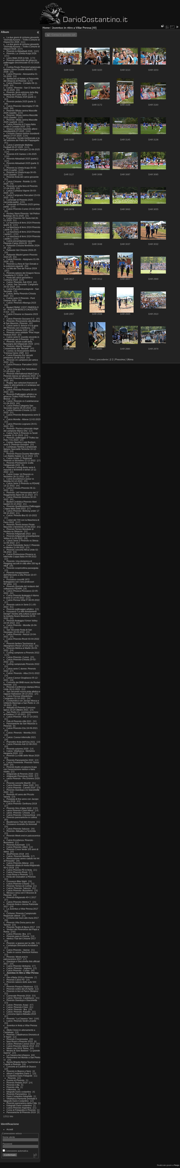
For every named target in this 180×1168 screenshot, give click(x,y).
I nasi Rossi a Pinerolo (17, 874)
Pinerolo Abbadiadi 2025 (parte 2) (23, 163)
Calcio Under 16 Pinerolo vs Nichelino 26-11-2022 (18, 475)
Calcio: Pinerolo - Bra (17, 1009)
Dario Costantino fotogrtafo (19, 1096)
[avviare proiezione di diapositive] (177, 27)
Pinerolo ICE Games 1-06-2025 (22, 154)
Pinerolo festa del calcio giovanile (23, 177)
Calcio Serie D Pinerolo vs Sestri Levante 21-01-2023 (21, 434)
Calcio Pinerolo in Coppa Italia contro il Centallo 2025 (20, 125)
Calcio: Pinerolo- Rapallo (19, 1012)
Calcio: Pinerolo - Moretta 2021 (21, 733)
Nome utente (9, 1137)
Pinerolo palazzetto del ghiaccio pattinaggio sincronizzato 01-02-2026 (21, 61)
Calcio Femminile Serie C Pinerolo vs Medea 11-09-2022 (22, 546)
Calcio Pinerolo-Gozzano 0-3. (21, 319)
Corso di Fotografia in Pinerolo (21, 1110)
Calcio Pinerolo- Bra (16, 934)
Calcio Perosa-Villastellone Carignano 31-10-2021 (18, 697)
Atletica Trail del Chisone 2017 (21, 938)
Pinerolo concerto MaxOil (19, 783)
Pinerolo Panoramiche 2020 (20, 760)
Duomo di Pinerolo (15, 1080)
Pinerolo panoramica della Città (22, 1103)
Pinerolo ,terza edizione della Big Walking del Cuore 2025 (21, 93)
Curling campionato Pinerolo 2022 (23, 664)
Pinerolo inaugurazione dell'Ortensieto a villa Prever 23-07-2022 (20, 574)
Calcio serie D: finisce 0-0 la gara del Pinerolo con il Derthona (21, 326)
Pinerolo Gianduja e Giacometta (22, 1000)
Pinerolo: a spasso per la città (21, 943)
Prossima (120, 359)
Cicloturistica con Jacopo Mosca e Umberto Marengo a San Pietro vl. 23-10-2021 (22, 702)
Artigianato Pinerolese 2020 (20, 776)
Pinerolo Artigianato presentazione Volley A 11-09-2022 (22, 537)
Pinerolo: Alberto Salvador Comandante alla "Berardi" (17, 347)
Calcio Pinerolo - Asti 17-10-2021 (22, 717)
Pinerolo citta (13, 1087)
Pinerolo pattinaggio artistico (20, 609)
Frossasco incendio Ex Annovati (22, 824)
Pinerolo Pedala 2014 (17, 1082)
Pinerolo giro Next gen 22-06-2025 (23, 149)
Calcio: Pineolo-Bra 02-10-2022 (22, 515)
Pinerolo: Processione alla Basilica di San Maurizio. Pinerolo (22, 322)
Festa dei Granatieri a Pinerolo (21, 877)
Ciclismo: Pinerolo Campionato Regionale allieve (20, 914)
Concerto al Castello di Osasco (21, 1066)
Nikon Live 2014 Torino (18, 1048)
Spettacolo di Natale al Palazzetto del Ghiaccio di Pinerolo (21, 79)
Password (7, 1144)
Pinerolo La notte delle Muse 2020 (23, 755)
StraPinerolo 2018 (15, 854)
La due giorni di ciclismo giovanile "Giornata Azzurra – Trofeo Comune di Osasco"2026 (22, 46)
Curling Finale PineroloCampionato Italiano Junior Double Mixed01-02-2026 (22, 69)
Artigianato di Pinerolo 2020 (20, 774)
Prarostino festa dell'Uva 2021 (21, 742)
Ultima (130, 359)
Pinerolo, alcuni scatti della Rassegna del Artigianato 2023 (18, 342)
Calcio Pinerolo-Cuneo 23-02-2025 (23, 209)
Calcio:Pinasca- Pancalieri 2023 (22, 364)
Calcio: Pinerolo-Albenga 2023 (21, 303)
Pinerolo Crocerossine (17, 1039)
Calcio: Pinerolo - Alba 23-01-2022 (23, 673)
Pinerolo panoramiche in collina (22, 817)
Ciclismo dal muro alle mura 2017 (23, 918)
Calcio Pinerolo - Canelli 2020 (21, 787)
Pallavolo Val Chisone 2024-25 (21, 250)
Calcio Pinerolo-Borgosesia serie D (23, 415)
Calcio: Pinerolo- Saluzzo (19, 888)
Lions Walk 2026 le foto (18, 58)
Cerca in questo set (63, 34)
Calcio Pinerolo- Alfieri (17, 847)
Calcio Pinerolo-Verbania (19, 966)
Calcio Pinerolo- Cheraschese (21, 815)
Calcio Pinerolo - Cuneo (18, 970)
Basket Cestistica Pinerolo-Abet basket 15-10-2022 (20, 503)
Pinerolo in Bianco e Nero (19, 1071)
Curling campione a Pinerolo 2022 (23, 652)
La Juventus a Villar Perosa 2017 (22, 909)
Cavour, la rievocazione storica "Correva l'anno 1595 (20, 352)
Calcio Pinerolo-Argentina (19, 1108)
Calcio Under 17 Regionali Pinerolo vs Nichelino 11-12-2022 (20, 459)
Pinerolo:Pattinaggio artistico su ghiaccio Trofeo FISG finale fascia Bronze (20, 396)
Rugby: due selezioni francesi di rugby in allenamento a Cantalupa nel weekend (22, 385)
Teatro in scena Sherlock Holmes (22, 952)
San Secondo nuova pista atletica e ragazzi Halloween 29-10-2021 (22, 692)
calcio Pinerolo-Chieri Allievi (20, 810)
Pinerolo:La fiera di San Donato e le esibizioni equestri (21, 265)
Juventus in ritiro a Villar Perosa (22, 973)
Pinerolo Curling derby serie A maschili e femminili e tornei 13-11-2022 (20, 469)
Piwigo (176, 1165)
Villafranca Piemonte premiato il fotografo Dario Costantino (20, 1099)
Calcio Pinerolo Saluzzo (18, 829)
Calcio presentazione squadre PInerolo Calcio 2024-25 (19, 242)
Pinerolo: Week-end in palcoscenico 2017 (16, 958)
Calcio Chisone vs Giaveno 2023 (22, 314)
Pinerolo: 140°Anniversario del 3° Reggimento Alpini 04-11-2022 (21, 493)
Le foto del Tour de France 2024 (22, 268)
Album (5, 31)
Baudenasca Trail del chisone (21, 822)
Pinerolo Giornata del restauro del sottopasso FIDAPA (21, 587)
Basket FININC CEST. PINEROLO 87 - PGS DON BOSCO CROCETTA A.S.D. (21, 309)
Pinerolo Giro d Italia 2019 (19, 808)
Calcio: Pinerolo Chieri (17, 1007)
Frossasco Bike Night (17, 881)
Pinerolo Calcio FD (16, 980)
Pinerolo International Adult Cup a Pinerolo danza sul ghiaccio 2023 (21, 374)
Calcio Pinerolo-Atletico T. (19, 902)
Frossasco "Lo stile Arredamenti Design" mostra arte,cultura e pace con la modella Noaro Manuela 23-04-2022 (22, 614)
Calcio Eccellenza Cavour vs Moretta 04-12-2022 (19, 480)
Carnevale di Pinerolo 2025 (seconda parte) (18, 201)
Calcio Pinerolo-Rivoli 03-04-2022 (23, 639)
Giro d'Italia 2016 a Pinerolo (20, 977)
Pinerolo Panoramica (17, 1094)
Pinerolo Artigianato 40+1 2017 (21, 897)
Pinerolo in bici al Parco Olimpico (22, 991)
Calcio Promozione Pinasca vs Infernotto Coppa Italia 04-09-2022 (20, 555)
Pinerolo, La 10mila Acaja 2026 (21, 53)
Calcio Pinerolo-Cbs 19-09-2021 (22, 728)
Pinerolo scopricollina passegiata (22, 568)
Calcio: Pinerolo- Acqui (17, 1005)
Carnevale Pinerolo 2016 (19, 996)
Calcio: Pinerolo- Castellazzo (20, 998)
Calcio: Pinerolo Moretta (18, 856)
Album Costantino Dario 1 (19, 1073)
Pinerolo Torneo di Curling (19, 886)
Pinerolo (12, 1078)
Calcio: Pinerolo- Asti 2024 (19, 282)
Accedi (10, 1129)
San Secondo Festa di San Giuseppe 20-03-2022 (18, 631)
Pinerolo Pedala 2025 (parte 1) (21, 97)
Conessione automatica (16, 1151)
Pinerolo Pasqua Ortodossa (20, 986)
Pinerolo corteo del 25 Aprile (20, 989)
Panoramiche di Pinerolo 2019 (21, 1112)
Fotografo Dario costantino (19, 1105)
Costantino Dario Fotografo (19, 1076)
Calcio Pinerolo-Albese (18, 863)
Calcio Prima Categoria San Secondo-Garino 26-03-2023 (18, 406)
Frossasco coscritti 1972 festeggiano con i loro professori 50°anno (19, 581)
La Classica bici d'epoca (18, 1055)
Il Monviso (11, 1089)
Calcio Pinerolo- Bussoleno (20, 890)
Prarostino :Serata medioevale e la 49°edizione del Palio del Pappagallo (22, 139)
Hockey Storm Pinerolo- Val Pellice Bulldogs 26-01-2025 (22, 214)
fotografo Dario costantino (19, 1092)
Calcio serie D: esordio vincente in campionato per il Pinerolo (21, 338)
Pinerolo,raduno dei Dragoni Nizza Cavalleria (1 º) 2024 (22, 274)
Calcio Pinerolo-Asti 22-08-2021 (22, 744)
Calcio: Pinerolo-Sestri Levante (21, 1021)
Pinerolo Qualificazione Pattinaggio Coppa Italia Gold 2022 (22, 507)
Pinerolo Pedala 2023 (17, 330)
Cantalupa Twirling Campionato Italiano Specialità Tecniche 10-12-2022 (20, 449)
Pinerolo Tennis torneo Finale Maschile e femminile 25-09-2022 (20, 525)
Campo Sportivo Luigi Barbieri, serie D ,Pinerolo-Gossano (20, 443)
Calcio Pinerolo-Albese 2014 (20, 1046)
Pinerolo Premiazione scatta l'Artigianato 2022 (18, 464)
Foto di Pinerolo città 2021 (19, 721)
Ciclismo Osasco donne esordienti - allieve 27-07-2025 (22, 134)
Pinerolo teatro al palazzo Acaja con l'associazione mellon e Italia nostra (20, 769)
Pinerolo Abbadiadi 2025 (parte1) (22, 158)
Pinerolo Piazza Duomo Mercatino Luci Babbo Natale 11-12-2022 (21, 454)
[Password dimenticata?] (35, 1155)
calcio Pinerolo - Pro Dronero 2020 (23, 778)
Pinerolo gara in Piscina (18, 936)
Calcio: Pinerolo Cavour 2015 (21, 1044)
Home (46, 27)
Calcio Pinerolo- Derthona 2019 (22, 803)
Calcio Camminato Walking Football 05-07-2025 (18, 146)
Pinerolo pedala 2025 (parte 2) (21, 101)
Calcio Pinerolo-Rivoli (17, 872)
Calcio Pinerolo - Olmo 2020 (20, 785)
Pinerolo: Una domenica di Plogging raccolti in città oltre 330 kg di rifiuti (22, 563)
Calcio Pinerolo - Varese (18, 950)
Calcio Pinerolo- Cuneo (18, 657)
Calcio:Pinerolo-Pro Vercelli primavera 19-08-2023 (18, 356)
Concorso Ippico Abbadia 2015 (21, 1014)
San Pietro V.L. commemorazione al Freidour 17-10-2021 (21, 713)
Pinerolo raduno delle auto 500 (21, 982)
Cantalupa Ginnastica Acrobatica (22, 945)
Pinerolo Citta (13, 1085)
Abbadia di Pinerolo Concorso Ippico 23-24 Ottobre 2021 (19, 708)
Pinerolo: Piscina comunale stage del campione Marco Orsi (21, 429)
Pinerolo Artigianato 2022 (19, 534)
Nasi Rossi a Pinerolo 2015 (20, 1041)
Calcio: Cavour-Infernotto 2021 (21, 737)
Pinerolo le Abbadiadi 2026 (20, 51)
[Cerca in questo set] (162, 26)
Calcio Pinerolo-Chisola (18, 883)
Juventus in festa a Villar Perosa (22, 1025)
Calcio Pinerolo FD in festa (19, 870)
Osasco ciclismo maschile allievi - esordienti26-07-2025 (21, 130)
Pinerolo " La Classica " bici (20, 1018)
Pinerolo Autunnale (16, 845)
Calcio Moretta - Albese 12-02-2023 (23, 419)
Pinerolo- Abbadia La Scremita (21, 831)
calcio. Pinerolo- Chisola (18, 813)
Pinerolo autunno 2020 (17, 749)
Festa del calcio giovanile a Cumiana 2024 (18, 278)
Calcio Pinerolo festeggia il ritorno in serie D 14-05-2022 (21, 596)
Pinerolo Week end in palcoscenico (23, 835)
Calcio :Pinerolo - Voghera (19, 968)
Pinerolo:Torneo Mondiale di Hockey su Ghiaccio (19, 530)
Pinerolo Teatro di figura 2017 (21, 927)
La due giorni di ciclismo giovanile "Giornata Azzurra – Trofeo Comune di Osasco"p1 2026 (22, 39)
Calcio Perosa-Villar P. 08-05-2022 (23, 600)
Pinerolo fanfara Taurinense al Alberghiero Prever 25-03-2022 (19, 644)
